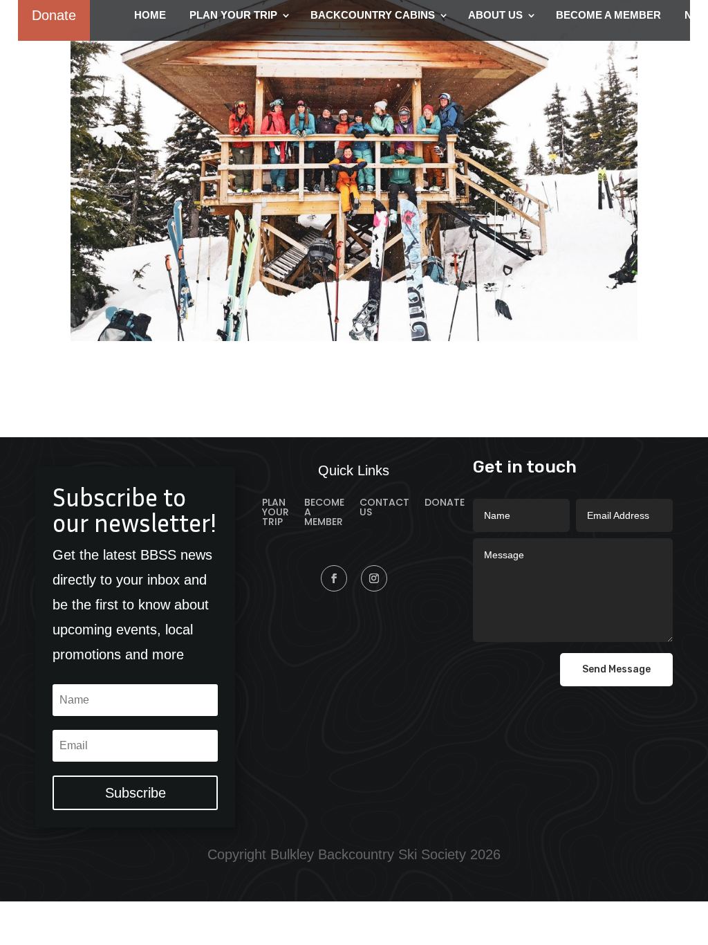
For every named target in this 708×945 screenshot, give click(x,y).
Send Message (616, 669)
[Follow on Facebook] (334, 578)
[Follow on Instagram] (374, 578)
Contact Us (384, 508)
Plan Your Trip (275, 513)
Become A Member (324, 513)
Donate (445, 503)
